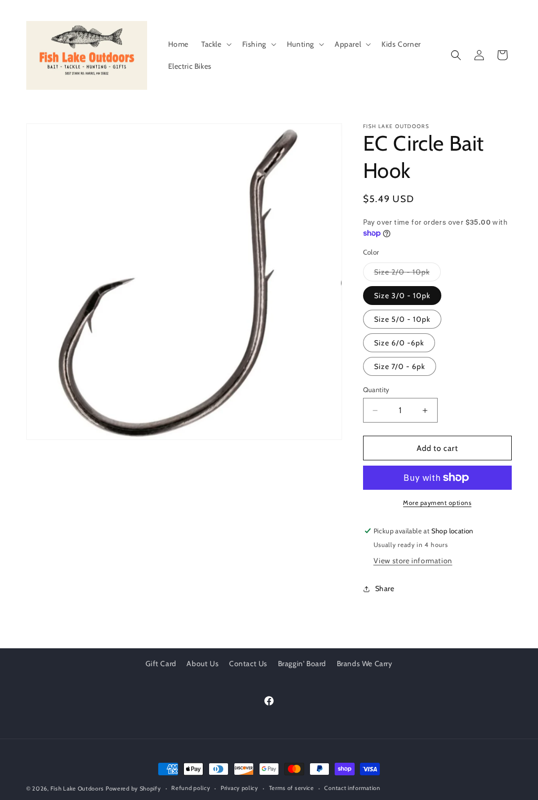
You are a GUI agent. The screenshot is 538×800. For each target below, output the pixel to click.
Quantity (376, 389)
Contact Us (248, 663)
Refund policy (190, 788)
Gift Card (161, 663)
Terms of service (291, 788)
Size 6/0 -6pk (399, 343)
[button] (215, 44)
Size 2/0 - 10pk (407, 274)
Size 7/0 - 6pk (399, 366)
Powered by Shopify (133, 788)
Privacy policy (239, 788)
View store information (413, 560)
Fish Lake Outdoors (77, 788)
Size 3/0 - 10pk (402, 295)
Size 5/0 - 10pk (402, 319)
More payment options (437, 503)
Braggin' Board (302, 663)
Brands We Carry (364, 663)
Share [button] (385, 588)
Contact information (352, 788)
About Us (203, 663)
